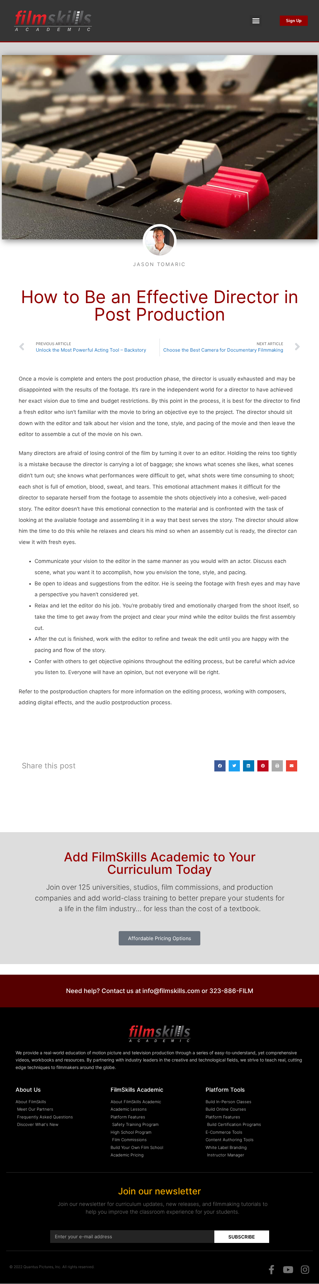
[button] (256, 21)
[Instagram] (305, 1269)
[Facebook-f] (271, 1269)
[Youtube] (288, 1269)
